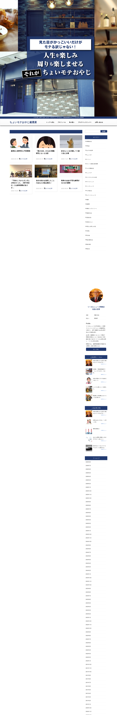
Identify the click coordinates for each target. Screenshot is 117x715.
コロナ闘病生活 (90, 168)
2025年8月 (88, 505)
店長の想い (89, 217)
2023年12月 (88, 577)
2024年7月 (88, 552)
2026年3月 (88, 480)
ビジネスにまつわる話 (92, 177)
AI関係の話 (89, 141)
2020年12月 (88, 707)
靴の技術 (89, 244)
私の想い (72, 122)
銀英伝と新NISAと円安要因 (20, 151)
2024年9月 (88, 545)
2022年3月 (88, 653)
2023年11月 (88, 581)
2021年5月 (88, 689)
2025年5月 (88, 516)
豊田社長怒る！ (96, 428)
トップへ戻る (50, 122)
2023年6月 (88, 599)
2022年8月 (88, 635)
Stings (88, 146)
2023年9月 (88, 588)
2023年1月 (88, 617)
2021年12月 (88, 664)
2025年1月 (88, 530)
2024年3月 (88, 566)
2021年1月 (88, 704)
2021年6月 (88, 686)
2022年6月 (88, 642)
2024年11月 (88, 537)
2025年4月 (88, 519)
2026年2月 (88, 483)
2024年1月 (88, 574)
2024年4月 (88, 563)
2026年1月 (88, 487)
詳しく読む (96, 349)
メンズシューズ (90, 186)
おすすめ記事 (23, 159)
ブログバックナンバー (85, 122)
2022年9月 (88, 632)
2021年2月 (88, 700)
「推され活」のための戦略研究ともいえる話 (45, 152)
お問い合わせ (99, 122)
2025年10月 (88, 498)
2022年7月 (88, 639)
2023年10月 (88, 585)
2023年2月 (88, 613)
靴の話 (88, 248)
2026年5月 (88, 472)
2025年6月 (88, 512)
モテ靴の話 (89, 190)
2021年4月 (88, 693)
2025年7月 (88, 509)
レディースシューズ (91, 195)
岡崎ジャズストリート (92, 208)
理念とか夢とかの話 (91, 226)
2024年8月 (88, 548)
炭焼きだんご (90, 222)
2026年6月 (88, 469)
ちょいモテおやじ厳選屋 (23, 122)
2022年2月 (88, 657)
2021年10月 (88, 671)
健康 (88, 199)
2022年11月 (88, 624)
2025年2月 (88, 527)
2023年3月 (88, 610)
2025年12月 (88, 491)
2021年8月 (88, 679)
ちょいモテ (89, 155)
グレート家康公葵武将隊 (92, 163)
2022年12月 (88, 621)
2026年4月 (88, 476)
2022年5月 (88, 646)
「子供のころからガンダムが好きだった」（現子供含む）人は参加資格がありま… (20, 184)
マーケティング (90, 181)
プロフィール (62, 122)
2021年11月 (88, 668)
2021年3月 (88, 697)
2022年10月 (88, 628)
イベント (89, 159)
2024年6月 (88, 556)
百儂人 (88, 231)
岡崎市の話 (89, 213)
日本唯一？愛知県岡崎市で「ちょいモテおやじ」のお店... (99, 370)
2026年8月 (88, 462)
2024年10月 (88, 541)
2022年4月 (88, 650)
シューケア (89, 172)
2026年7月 (88, 465)
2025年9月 (88, 501)
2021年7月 (88, 682)
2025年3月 (88, 523)
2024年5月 (88, 559)
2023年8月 (88, 592)
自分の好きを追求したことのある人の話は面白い (45, 181)
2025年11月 (88, 494)
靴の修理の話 (90, 240)
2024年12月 (88, 534)
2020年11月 (88, 711)
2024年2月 (88, 570)
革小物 (88, 235)
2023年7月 (88, 595)
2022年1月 (88, 660)
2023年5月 (88, 603)
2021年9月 (88, 675)
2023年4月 (88, 606)
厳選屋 (88, 204)
